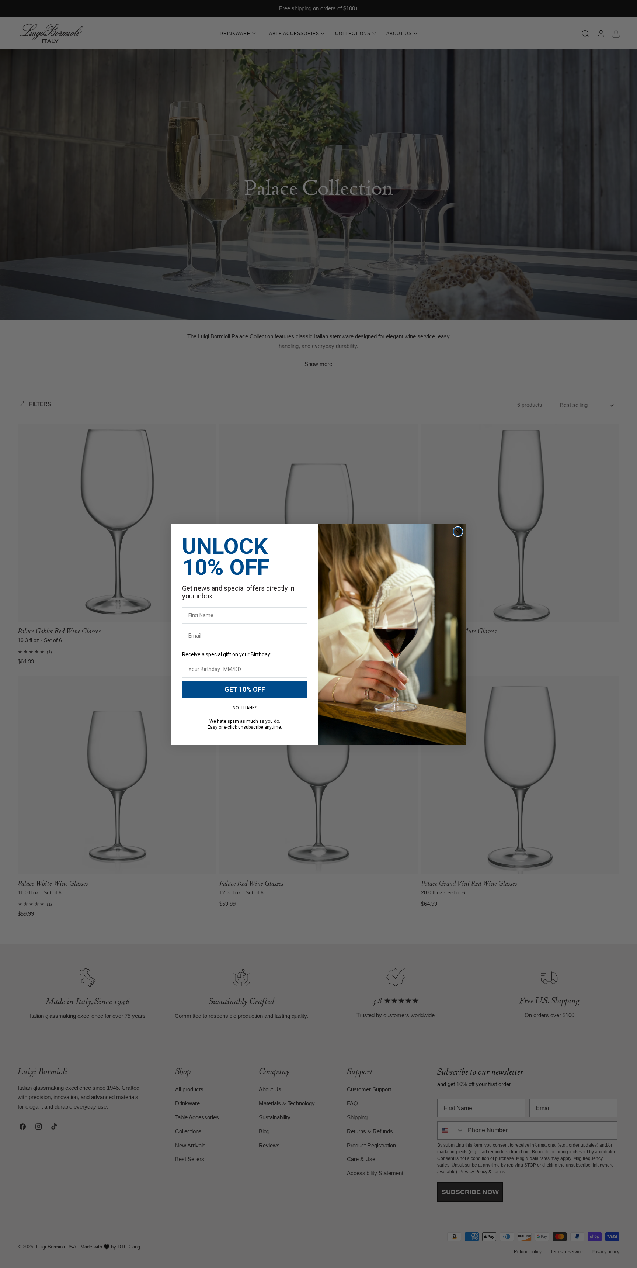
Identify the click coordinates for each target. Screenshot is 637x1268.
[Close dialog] (457, 531)
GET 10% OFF (244, 689)
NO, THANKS (245, 708)
